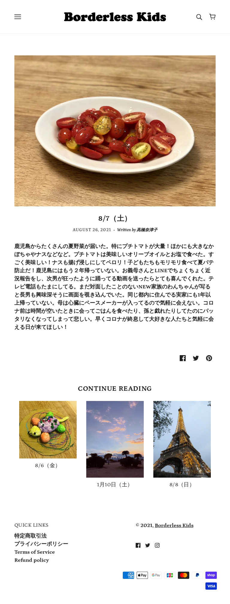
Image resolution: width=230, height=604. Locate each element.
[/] (115, 16)
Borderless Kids (174, 526)
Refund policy (31, 560)
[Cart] (212, 16)
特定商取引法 (30, 536)
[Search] (199, 17)
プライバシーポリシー (41, 544)
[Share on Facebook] (182, 358)
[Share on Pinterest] (209, 358)
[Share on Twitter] (195, 358)
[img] (138, 545)
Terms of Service (34, 552)
